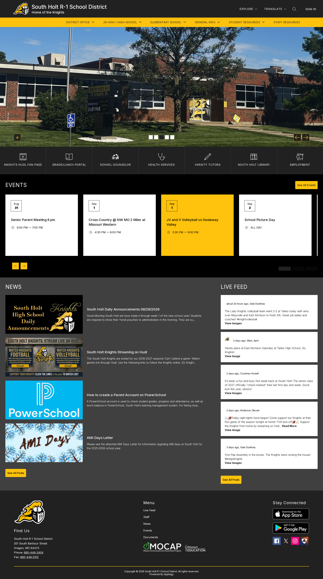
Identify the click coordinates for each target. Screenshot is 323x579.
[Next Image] (306, 137)
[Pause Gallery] (17, 137)
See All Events (306, 185)
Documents (150, 537)
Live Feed (149, 510)
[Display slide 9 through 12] (312, 269)
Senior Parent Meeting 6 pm (33, 220)
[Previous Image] (297, 137)
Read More (289, 426)
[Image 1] (151, 137)
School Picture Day (259, 220)
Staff (146, 517)
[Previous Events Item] (15, 266)
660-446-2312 (29, 557)
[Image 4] (167, 137)
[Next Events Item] (24, 266)
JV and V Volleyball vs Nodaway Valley (193, 222)
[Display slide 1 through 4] (285, 269)
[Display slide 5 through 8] (298, 269)
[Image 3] (161, 137)
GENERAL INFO (205, 22)
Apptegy (169, 574)
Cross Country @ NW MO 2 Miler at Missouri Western (117, 222)
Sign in (310, 9)
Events (147, 530)
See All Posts (15, 473)
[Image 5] (172, 137)
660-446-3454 (33, 552)
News (147, 523)
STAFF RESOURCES (287, 22)
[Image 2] (156, 137)
